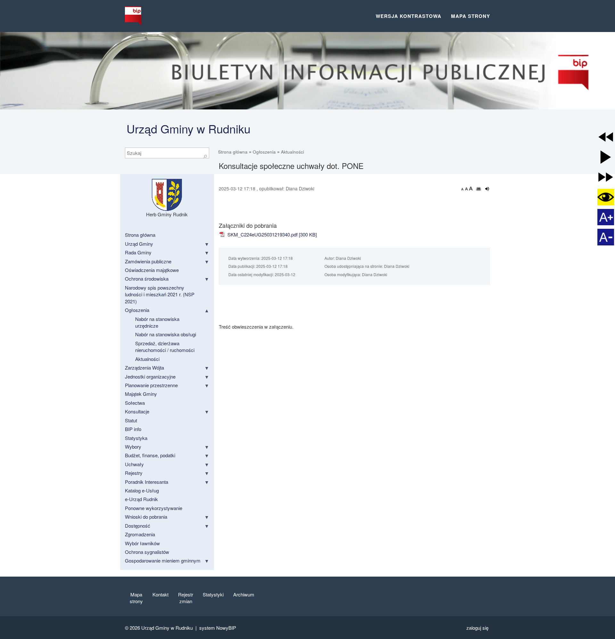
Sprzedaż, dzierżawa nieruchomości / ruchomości (164, 346)
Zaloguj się (477, 627)
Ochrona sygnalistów (147, 551)
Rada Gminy (138, 252)
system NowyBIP (217, 627)
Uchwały (134, 464)
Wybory (133, 446)
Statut (131, 420)
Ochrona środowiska (146, 278)
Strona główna (233, 152)
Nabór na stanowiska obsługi (165, 334)
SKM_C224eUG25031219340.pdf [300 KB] (271, 234)
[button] (605, 137)
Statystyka (136, 438)
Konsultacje (137, 411)
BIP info (133, 429)
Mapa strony (470, 16)
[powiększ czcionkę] (471, 188)
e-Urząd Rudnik (141, 499)
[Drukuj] (478, 188)
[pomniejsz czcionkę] (463, 188)
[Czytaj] (487, 188)
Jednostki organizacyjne (150, 376)
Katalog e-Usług (142, 490)
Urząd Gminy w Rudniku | (170, 627)
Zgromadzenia (140, 534)
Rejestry (134, 472)
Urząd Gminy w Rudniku (188, 128)
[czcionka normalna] (467, 188)
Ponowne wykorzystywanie (153, 508)
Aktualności (292, 152)
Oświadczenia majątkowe (152, 270)
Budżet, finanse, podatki (150, 455)
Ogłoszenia (264, 152)
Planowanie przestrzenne (151, 385)
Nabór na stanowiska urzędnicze (157, 322)
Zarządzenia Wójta (144, 367)
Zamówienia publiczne (148, 261)
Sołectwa (135, 402)
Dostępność (137, 525)
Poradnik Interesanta (146, 481)
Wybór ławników (142, 543)
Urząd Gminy (139, 243)
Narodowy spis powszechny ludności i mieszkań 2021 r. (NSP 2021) (159, 294)
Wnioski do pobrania (146, 516)
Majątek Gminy (141, 393)
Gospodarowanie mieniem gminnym (163, 560)
